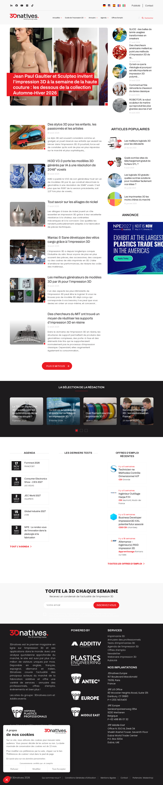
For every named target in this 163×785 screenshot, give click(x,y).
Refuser (14, 769)
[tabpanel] (26, 411)
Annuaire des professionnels (124, 639)
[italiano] (124, 5)
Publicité (136, 5)
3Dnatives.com (43, 695)
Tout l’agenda (19, 546)
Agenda (103, 18)
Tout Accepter (59, 769)
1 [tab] (76, 430)
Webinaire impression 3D (122, 656)
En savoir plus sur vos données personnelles (25, 759)
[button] (7, 779)
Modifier (36, 769)
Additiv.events (18, 698)
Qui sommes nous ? (51, 778)
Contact (149, 5)
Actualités (56, 18)
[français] (119, 5)
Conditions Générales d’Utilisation (80, 778)
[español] (114, 5)
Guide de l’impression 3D (74, 18)
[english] (109, 5)
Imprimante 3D (116, 636)
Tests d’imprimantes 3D (121, 643)
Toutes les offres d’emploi (125, 563)
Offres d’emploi (117, 18)
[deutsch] (104, 5)
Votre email (53, 605)
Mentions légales (108, 778)
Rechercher (149, 18)
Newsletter (114, 653)
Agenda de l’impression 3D (123, 646)
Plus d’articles (55, 366)
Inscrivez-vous (106, 605)
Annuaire (92, 18)
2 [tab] (81, 430)
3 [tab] (86, 430)
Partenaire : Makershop (143, 778)
